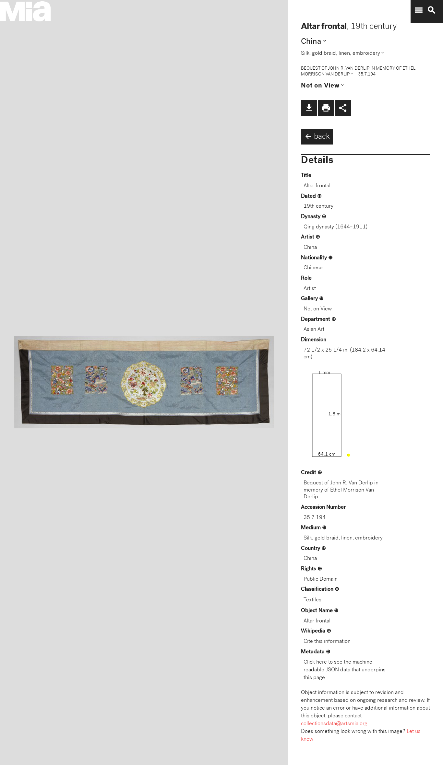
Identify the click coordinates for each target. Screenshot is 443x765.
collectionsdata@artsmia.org (334, 724)
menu (419, 10)
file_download (309, 108)
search (432, 10)
